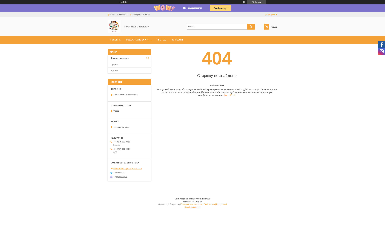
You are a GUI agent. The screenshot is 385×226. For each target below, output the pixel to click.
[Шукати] (251, 27)
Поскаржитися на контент (192, 204)
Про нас (161, 40)
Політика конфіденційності (215, 204)
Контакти (177, 40)
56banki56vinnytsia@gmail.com (127, 168)
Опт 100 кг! (229, 95)
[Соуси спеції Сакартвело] (114, 32)
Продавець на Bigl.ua (192, 202)
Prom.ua (206, 199)
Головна (115, 40)
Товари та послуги (137, 40)
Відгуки (114, 70)
